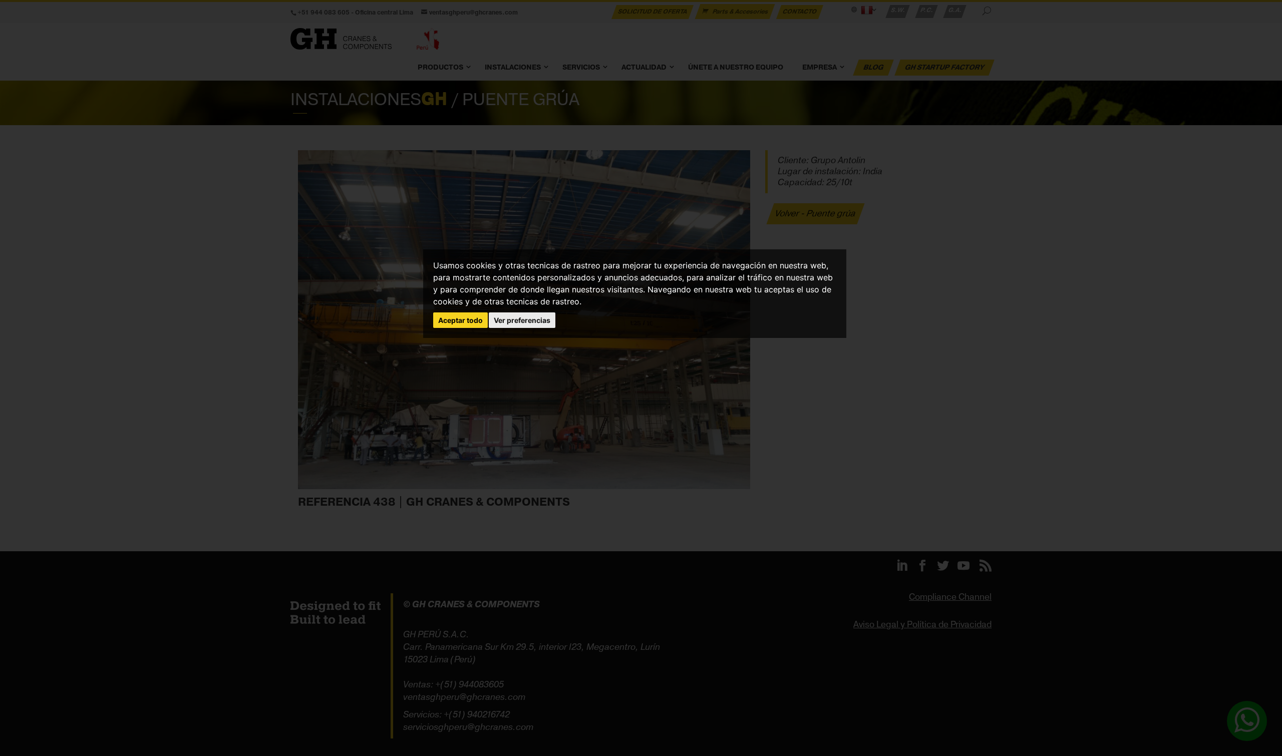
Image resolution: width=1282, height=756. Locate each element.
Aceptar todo (460, 320)
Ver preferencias (522, 320)
